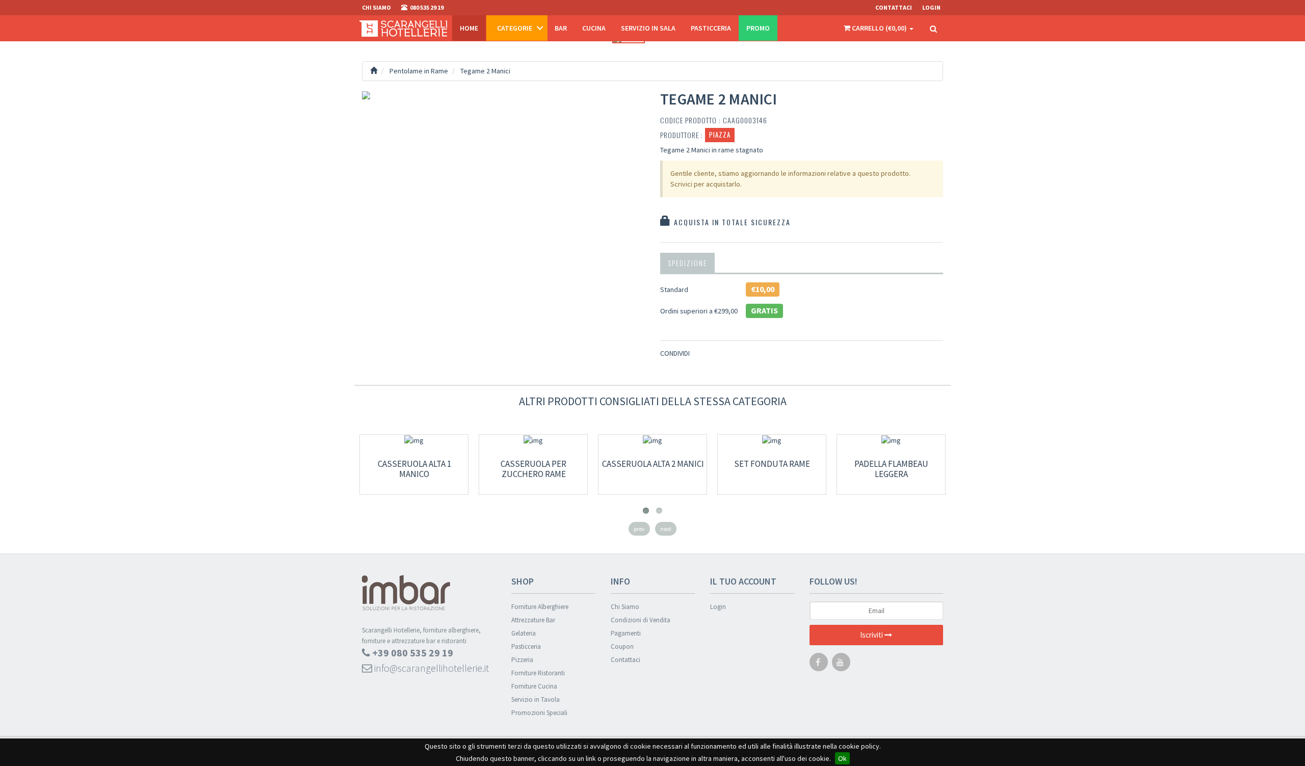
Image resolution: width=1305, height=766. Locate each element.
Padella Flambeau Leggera (891, 469)
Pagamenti (626, 633)
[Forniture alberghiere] (403, 28)
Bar (561, 28)
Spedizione (687, 262)
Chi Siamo (625, 606)
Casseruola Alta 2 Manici (653, 463)
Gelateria (523, 633)
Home (469, 28)
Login (718, 606)
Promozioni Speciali (539, 712)
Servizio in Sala (648, 28)
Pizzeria (522, 659)
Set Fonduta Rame (772, 463)
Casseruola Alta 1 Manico (414, 469)
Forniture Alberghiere (539, 606)
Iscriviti (872, 635)
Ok (842, 758)
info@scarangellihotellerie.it (430, 668)
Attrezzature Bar (533, 620)
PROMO (758, 28)
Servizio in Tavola (535, 699)
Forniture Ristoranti (538, 673)
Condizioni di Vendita (640, 620)
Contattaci (893, 7)
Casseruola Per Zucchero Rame (533, 469)
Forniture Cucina (534, 686)
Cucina (594, 28)
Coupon (622, 646)
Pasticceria (711, 28)
